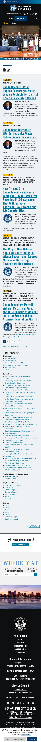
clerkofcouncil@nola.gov (20, 692)
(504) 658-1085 (20, 689)
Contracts (20, 652)
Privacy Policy (30, 727)
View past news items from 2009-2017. (16, 346)
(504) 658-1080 (20, 662)
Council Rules (20, 649)
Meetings (20, 642)
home (11, 18)
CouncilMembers (20, 646)
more (19, 18)
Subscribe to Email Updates (20, 717)
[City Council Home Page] (20, 624)
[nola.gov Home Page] (11, 2)
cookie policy (26, 735)
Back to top (34, 526)
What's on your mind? (20, 544)
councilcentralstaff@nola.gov (20, 666)
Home (6, 23)
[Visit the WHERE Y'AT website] (20, 564)
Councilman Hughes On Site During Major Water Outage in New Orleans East (20, 133)
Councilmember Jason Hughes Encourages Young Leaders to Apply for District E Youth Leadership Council (20, 92)
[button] (1, 29)
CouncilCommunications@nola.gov (20, 679)
